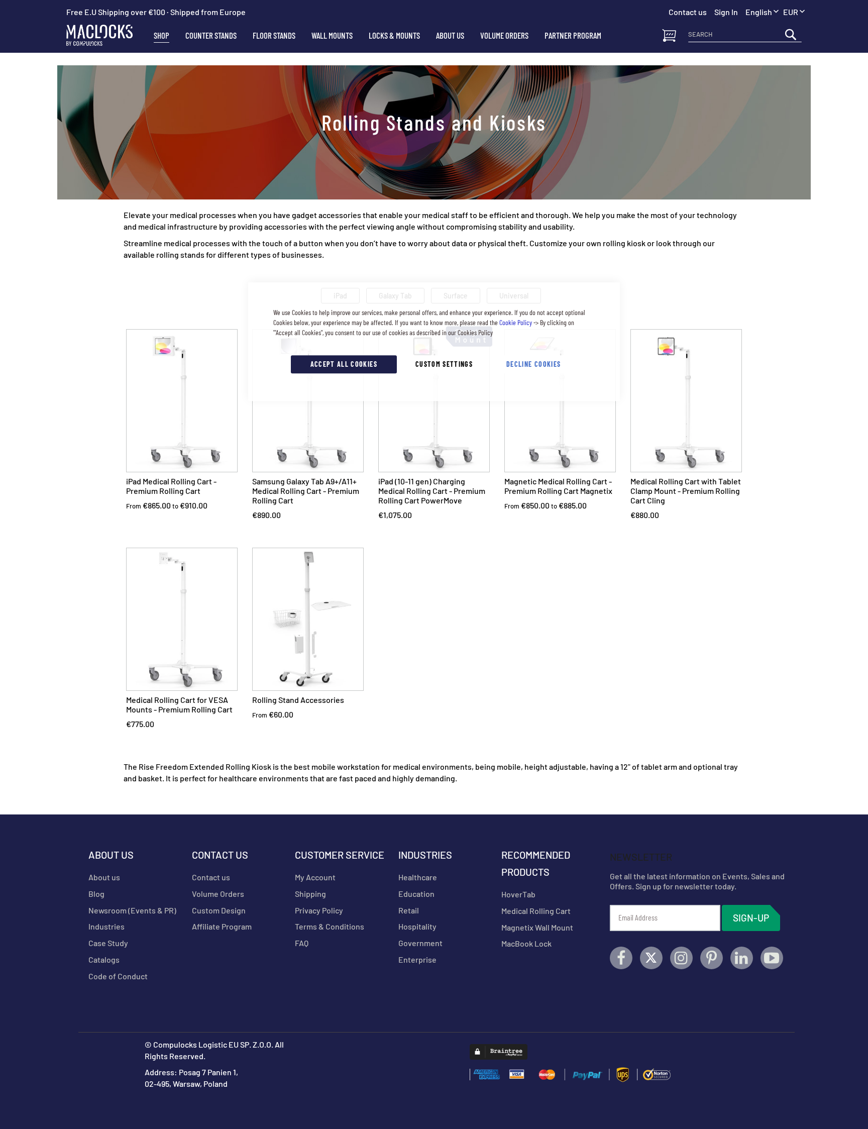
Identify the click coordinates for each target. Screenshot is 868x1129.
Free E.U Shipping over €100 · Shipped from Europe (156, 12)
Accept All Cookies (343, 364)
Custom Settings (444, 364)
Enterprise (417, 959)
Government (420, 943)
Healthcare (417, 877)
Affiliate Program (222, 926)
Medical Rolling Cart (536, 910)
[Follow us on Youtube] (772, 958)
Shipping (310, 893)
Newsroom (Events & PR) (132, 910)
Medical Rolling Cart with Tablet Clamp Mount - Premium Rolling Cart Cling (685, 490)
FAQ (301, 943)
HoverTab (518, 894)
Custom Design (219, 910)
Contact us (211, 877)
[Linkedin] (741, 958)
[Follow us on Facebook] (621, 958)
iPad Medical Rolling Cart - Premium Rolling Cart (171, 485)
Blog (96, 893)
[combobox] (745, 34)
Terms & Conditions (329, 926)
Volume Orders (218, 893)
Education (416, 893)
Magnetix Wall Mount (537, 927)
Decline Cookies (533, 364)
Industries (106, 926)
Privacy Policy (319, 910)
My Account (315, 877)
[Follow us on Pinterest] (711, 958)
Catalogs (104, 959)
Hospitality (417, 926)
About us (104, 877)
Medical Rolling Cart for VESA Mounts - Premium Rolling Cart (179, 704)
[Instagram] (681, 958)
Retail (408, 910)
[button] (794, 12)
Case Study (108, 943)
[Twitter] (651, 958)
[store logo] (106, 35)
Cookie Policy (515, 322)
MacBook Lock (526, 943)
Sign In (726, 12)
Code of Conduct (118, 976)
